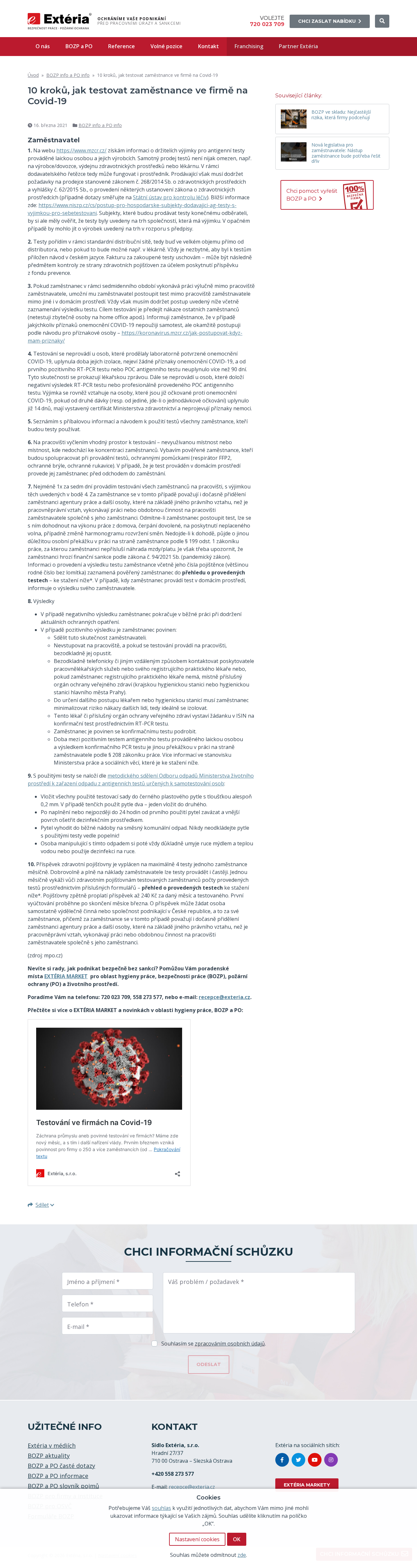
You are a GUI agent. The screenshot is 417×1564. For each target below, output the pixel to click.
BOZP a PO (79, 46)
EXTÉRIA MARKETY (307, 1485)
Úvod (33, 75)
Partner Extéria (298, 46)
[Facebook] (282, 1460)
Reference (121, 46)
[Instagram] (331, 1460)
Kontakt (208, 46)
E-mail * (78, 1327)
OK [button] (236, 1539)
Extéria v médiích (52, 1445)
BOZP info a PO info (68, 75)
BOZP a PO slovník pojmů (63, 1486)
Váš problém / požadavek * (206, 1282)
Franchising (249, 46)
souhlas (161, 1508)
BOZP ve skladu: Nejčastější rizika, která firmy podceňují (341, 114)
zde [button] (241, 1554)
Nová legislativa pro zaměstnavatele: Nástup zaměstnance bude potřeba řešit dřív (346, 153)
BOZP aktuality (49, 1455)
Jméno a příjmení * (93, 1282)
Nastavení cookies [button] (197, 1539)
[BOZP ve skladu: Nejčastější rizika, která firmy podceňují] (294, 119)
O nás (43, 46)
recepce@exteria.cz (192, 1486)
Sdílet (42, 1204)
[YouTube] (315, 1460)
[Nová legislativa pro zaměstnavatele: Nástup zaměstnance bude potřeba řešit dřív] (294, 152)
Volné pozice (166, 46)
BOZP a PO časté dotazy (61, 1466)
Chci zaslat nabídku (327, 21)
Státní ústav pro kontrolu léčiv (170, 197)
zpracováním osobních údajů (230, 1343)
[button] (382, 21)
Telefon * (80, 1304)
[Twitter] (298, 1460)
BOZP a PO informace (58, 1476)
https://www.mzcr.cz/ (81, 150)
